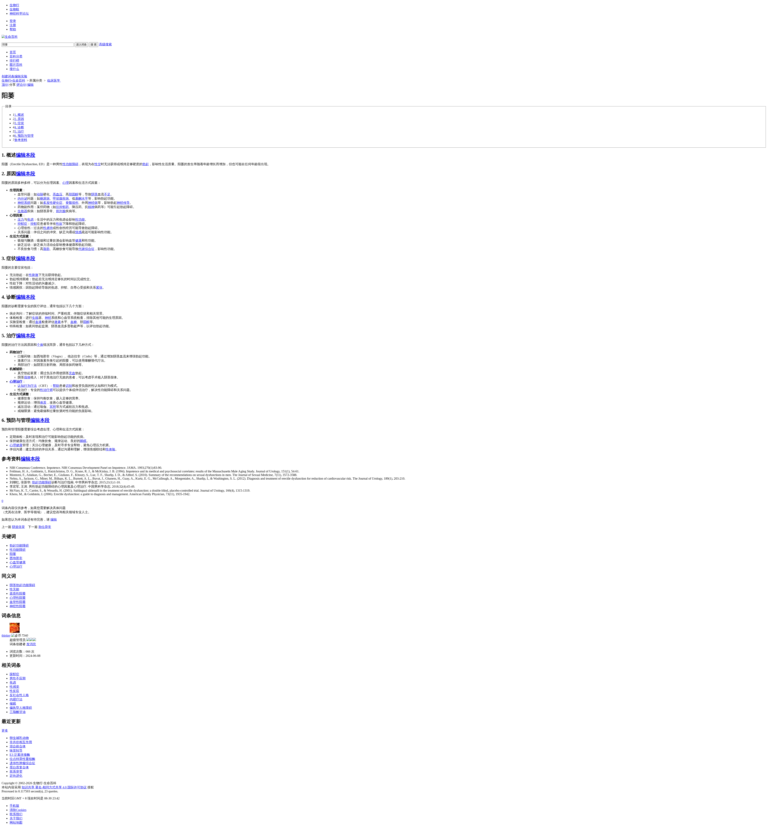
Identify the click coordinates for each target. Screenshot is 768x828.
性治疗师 (46, 390)
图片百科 (16, 64)
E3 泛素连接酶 (20, 754)
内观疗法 (16, 699)
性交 (97, 164)
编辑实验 (20, 76)
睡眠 (83, 441)
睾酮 (78, 198)
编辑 (30, 84)
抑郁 (33, 223)
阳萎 (13, 554)
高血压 (57, 194)
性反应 (14, 691)
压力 (21, 219)
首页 (13, 52)
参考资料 (20, 140)
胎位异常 (44, 527)
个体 (40, 344)
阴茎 (94, 194)
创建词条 (8, 76)
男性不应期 (18, 678)
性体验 (110, 449)
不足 (107, 194)
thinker (6, 635)
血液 (38, 322)
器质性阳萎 (18, 593)
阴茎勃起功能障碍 (22, 585)
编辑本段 (25, 155)
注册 (13, 25)
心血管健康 (18, 562)
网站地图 (16, 822)
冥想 (53, 406)
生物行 (14, 5)
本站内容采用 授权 (48, 787)
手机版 (14, 805)
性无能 (14, 589)
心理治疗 (16, 381)
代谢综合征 (86, 249)
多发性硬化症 (52, 202)
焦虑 (30, 219)
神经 (48, 317)
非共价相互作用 (21, 742)
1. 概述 (19, 114)
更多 (5, 730)
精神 (91, 207)
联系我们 (16, 814)
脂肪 (46, 249)
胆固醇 (73, 194)
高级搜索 (105, 44)
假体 (27, 377)
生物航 (14, 9)
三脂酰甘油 (18, 712)
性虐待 (48, 228)
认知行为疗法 (27, 385)
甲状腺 (57, 198)
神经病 (93, 202)
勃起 (145, 164)
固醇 (86, 322)
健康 (78, 240)
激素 (57, 322)
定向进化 (16, 775)
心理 (65, 182)
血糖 (73, 322)
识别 (69, 385)
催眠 (13, 703)
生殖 (35, 317)
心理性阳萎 (18, 597)
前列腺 (61, 211)
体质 (43, 402)
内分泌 (22, 198)
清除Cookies (18, 810)
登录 (13, 21)
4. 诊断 (19, 127)
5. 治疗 (19, 131)
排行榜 (14, 60)
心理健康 (16, 445)
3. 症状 (19, 123)
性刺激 (33, 275)
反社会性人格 (19, 695)
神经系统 (24, 202)
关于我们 (16, 818)
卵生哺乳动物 (19, 738)
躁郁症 (14, 674)
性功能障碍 (70, 164)
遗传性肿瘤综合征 (22, 763)
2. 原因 (19, 119)
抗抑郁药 (62, 207)
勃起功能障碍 (41, 482)
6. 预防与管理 (24, 135)
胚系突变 (16, 771)
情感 (78, 232)
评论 (21, 84)
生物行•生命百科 (13, 80)
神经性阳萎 (18, 606)
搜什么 (14, 69)
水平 (85, 198)
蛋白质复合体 (19, 767)
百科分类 (16, 56)
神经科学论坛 (19, 13)
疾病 (65, 198)
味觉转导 (16, 750)
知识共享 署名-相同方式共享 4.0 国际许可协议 (54, 787)
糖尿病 (45, 198)
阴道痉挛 (18, 527)
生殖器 (22, 211)
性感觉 (14, 686)
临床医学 (54, 80)
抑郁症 (22, 223)
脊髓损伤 (72, 202)
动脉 (40, 194)
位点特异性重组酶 (22, 759)
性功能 (80, 219)
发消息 (31, 644)
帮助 (13, 29)
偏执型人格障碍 (21, 707)
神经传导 (123, 202)
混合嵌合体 (18, 746)
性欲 (59, 223)
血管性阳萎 (18, 602)
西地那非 (16, 558)
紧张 (99, 287)
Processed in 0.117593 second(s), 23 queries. (30, 791)
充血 (72, 373)
